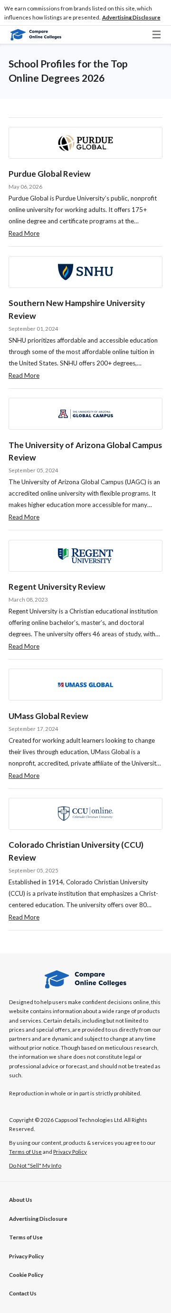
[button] (131, 17)
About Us (20, 1200)
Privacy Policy (26, 1256)
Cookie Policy (26, 1275)
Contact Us (23, 1293)
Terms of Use (26, 1237)
